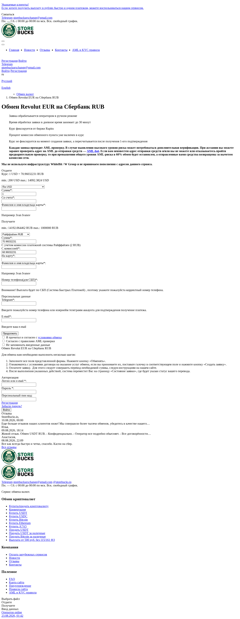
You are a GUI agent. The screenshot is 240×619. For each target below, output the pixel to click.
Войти (6, 70)
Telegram (7, 17)
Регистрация (18, 70)
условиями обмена (50, 337)
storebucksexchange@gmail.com (32, 17)
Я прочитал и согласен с (33, 337)
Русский (7, 81)
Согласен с (30, 341)
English (6, 87)
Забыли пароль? (12, 406)
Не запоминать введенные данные (27, 344)
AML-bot (93, 151)
